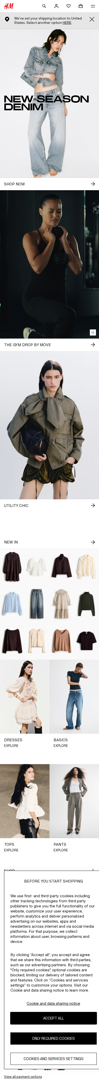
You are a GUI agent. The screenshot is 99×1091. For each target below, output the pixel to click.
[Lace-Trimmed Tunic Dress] (12, 566)
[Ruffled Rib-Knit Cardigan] (37, 640)
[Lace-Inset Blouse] (12, 603)
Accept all (53, 1018)
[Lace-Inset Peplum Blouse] (37, 566)
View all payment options (23, 1077)
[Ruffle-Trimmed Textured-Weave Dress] (62, 603)
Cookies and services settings (54, 1059)
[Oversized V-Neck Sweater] (62, 640)
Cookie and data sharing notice (53, 1003)
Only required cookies (53, 1038)
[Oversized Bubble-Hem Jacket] (62, 566)
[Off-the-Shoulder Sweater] (12, 640)
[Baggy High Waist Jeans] (37, 603)
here (67, 23)
